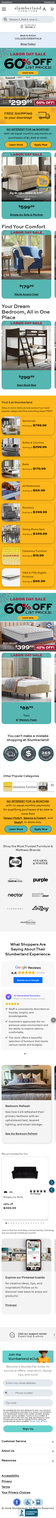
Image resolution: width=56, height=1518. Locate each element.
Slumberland (20, 1508)
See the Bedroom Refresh (21, 1133)
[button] (52, 9)
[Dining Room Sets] (11, 534)
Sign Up (28, 1429)
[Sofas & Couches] (11, 447)
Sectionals (28, 421)
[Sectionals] (11, 425)
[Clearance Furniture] (11, 556)
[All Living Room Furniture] (43, 786)
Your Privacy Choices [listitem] (16, 1492)
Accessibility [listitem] (10, 1476)
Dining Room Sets (33, 529)
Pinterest (11, 1305)
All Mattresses (31, 486)
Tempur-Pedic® (12, 818)
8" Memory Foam (26, 719)
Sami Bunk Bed (26, 385)
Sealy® (18, 822)
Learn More (16, 144)
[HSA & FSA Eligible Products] (11, 577)
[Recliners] (11, 512)
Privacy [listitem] (7, 1481)
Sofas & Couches (33, 442)
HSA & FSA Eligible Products (34, 574)
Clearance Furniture (34, 551)
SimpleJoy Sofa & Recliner (26, 214)
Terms (45, 1421)
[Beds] (11, 469)
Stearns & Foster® (34, 818)
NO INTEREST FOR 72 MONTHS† (28, 801)
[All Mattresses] (11, 491)
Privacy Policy (35, 1421)
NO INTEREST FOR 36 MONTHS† (28, 129)
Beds (25, 464)
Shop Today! (28, 44)
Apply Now (40, 144)
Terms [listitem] (6, 1487)
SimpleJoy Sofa (13, 1197)
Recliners (28, 507)
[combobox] (28, 19)
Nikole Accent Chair (26, 294)
